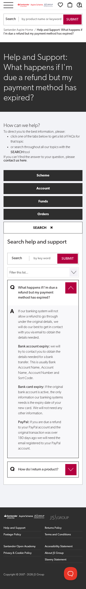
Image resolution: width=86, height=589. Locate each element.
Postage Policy (12, 534)
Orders (43, 214)
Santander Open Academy (20, 546)
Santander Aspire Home (18, 30)
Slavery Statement (55, 559)
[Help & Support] (79, 5)
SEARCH (43, 228)
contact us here (15, 160)
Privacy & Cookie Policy (18, 553)
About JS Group (54, 553)
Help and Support (14, 528)
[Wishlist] (60, 5)
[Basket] (70, 5)
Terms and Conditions (58, 534)
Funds (43, 201)
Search (11, 19)
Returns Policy (53, 528)
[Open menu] (8, 5)
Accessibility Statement (59, 546)
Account (43, 188)
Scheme (43, 175)
